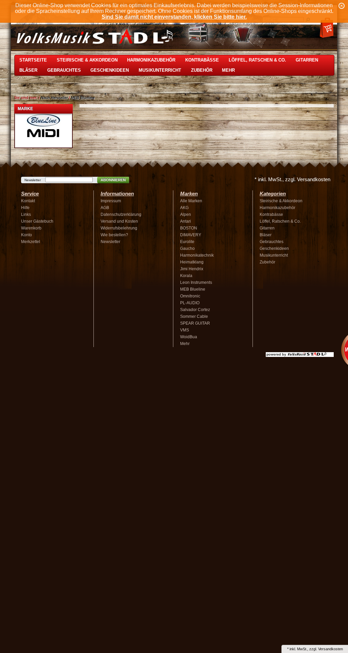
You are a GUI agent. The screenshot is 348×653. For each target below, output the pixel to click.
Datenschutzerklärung (121, 214)
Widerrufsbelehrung (119, 228)
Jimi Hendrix (191, 269)
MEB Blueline (83, 98)
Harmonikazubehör (151, 60)
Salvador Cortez (195, 309)
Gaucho (187, 248)
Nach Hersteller (54, 98)
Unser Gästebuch (37, 221)
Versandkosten (330, 649)
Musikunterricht (160, 70)
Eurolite (187, 241)
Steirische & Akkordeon (87, 60)
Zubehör (201, 70)
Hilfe (25, 207)
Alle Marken (191, 201)
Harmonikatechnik (197, 255)
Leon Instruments (196, 282)
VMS (184, 330)
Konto (26, 235)
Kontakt (28, 201)
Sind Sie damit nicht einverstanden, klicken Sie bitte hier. (174, 17)
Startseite (33, 60)
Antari (185, 221)
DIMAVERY (190, 235)
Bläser (28, 70)
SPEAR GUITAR (195, 323)
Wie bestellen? (114, 235)
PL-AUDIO (189, 302)
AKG (184, 207)
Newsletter (32, 180)
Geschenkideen (109, 70)
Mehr (228, 70)
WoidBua (188, 336)
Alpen (185, 214)
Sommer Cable (194, 316)
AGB (105, 207)
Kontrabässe (202, 60)
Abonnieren (113, 180)
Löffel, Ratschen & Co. (257, 60)
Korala (186, 275)
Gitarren (307, 60)
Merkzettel (30, 241)
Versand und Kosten (119, 221)
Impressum (111, 201)
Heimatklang (192, 262)
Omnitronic (190, 296)
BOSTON (188, 228)
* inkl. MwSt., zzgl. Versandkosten (292, 179)
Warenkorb (31, 228)
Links (26, 214)
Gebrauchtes (64, 70)
